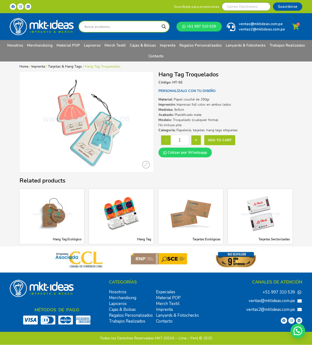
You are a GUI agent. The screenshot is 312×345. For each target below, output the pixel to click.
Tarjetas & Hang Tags (65, 66)
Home (24, 66)
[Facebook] (13, 6)
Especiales (165, 292)
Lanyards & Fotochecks (246, 45)
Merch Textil (115, 45)
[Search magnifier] (163, 26)
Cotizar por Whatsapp (187, 152)
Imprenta (168, 45)
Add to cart (220, 140)
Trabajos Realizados (287, 45)
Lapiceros (92, 45)
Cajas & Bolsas (143, 45)
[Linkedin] (28, 6)
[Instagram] (20, 6)
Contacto (156, 56)
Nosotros (15, 45)
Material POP (68, 45)
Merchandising (40, 45)
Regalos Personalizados (200, 45)
